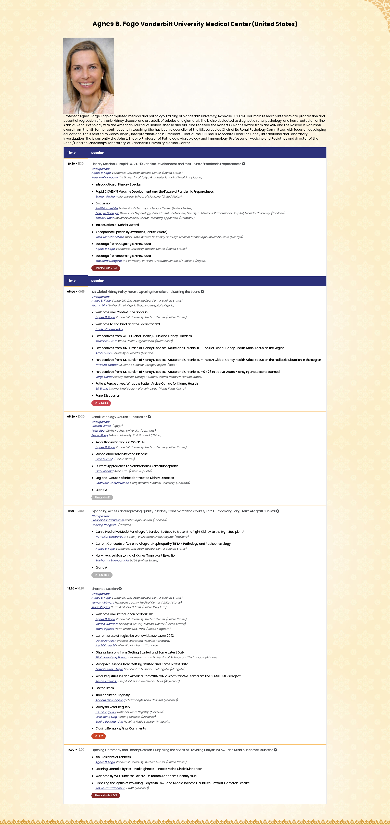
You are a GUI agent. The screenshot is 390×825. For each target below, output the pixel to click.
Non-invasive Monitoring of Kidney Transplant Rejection (136, 555)
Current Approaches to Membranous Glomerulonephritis (136, 466)
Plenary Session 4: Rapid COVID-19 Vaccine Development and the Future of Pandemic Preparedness (166, 164)
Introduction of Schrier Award (117, 225)
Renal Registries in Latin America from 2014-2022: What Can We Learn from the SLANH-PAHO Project (168, 676)
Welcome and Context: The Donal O (121, 312)
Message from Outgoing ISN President (123, 244)
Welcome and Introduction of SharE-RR (124, 614)
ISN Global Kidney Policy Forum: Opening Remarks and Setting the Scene (146, 291)
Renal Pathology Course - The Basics (119, 417)
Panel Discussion (107, 395)
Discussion (103, 203)
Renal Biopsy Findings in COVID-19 (120, 442)
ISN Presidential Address (113, 757)
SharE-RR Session (104, 588)
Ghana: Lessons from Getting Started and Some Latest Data (140, 652)
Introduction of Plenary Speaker (118, 184)
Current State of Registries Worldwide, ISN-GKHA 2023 (134, 636)
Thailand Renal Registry (112, 695)
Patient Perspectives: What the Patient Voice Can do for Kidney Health (146, 383)
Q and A (101, 490)
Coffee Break (104, 688)
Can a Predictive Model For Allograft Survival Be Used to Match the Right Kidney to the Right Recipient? (169, 532)
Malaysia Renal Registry (112, 707)
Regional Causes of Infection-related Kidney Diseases (134, 478)
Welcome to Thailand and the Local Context (127, 324)
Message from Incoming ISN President (123, 256)
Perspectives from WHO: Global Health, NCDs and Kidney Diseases (143, 336)
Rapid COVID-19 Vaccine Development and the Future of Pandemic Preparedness (154, 191)
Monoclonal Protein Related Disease (121, 454)
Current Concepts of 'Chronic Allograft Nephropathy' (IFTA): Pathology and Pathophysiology (163, 544)
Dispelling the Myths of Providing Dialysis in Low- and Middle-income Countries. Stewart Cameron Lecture (172, 783)
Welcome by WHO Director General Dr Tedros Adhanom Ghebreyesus (145, 776)
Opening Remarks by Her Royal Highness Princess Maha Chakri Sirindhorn (148, 769)
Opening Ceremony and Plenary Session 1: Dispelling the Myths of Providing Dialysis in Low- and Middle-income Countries (182, 750)
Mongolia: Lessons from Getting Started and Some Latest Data (141, 664)
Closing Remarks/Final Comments (120, 728)
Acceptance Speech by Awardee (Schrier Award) (131, 232)
